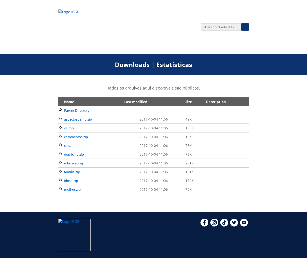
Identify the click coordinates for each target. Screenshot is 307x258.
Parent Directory (76, 110)
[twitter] (234, 225)
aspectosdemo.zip (78, 119)
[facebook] (204, 225)
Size (188, 101)
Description (216, 101)
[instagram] (214, 225)
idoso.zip (71, 180)
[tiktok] (224, 225)
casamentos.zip (76, 137)
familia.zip (72, 172)
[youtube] (244, 225)
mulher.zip (72, 189)
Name (69, 101)
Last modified (135, 101)
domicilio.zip (74, 154)
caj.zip (69, 128)
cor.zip (69, 145)
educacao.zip (74, 163)
